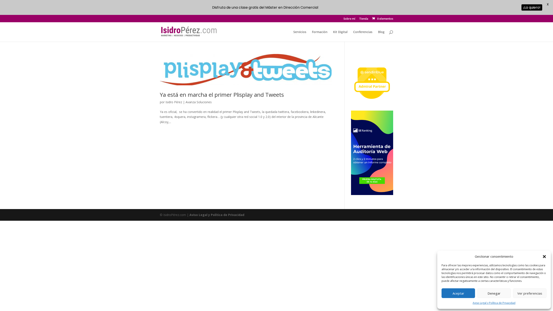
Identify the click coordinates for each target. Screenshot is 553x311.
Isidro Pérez (173, 102)
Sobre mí (349, 19)
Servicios (299, 32)
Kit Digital (340, 32)
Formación (319, 32)
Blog (381, 32)
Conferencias (362, 32)
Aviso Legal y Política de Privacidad (494, 303)
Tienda (363, 19)
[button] (544, 256)
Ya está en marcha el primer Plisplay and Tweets (222, 94)
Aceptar (458, 293)
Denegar (494, 293)
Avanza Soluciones (199, 102)
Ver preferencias (529, 293)
